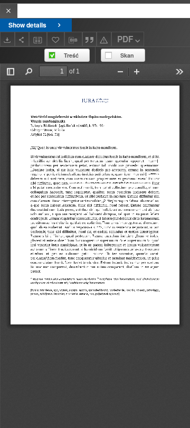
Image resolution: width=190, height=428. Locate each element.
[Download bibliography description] (73, 39)
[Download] (7, 39)
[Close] (8, 11)
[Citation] (89, 39)
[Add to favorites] (56, 39)
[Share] (22, 39)
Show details (27, 25)
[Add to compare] (38, 39)
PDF (125, 39)
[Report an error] (104, 39)
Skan (127, 55)
